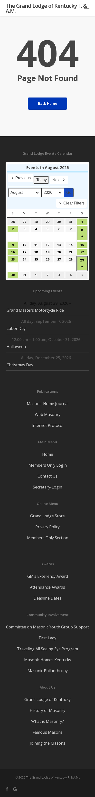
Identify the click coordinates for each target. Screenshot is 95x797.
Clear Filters (74, 203)
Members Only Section (47, 537)
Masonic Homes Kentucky (47, 659)
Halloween (16, 346)
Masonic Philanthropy (48, 670)
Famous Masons (48, 732)
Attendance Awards (47, 587)
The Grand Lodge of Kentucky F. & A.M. (46, 8)
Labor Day (16, 328)
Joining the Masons (47, 743)
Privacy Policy (47, 526)
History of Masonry (47, 710)
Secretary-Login (47, 487)
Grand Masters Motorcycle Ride (35, 310)
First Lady (47, 638)
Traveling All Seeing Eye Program (47, 648)
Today (41, 180)
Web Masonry (47, 414)
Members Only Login (47, 465)
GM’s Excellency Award (47, 576)
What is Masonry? (47, 721)
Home (47, 454)
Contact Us (47, 476)
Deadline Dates (47, 598)
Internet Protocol (47, 425)
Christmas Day (20, 364)
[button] (86, 8)
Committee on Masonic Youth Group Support (47, 627)
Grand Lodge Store (47, 516)
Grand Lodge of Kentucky (47, 699)
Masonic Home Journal (47, 403)
